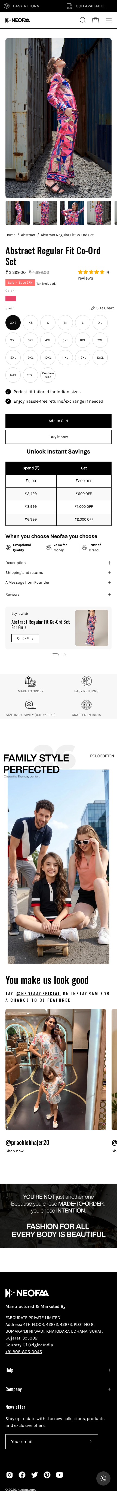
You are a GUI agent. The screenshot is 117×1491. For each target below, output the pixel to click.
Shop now (14, 1151)
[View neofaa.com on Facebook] (22, 1475)
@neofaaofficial (38, 993)
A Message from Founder (27, 582)
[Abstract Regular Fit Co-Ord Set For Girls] (91, 628)
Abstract (28, 235)
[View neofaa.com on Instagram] (9, 1475)
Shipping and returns (24, 572)
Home (10, 235)
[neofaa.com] (17, 20)
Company (13, 1389)
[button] (91, 272)
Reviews (12, 594)
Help (9, 1370)
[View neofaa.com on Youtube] (60, 1475)
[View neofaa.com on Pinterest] (47, 1475)
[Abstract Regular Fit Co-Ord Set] (17, 213)
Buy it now (59, 437)
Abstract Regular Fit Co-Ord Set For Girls (40, 625)
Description (15, 562)
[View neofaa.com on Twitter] (34, 1475)
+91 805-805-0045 (23, 1351)
